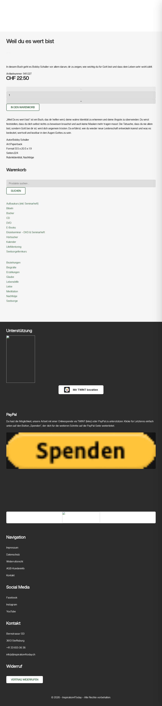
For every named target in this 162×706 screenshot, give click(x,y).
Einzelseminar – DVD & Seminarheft (25, 232)
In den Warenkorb (23, 107)
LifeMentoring (13, 246)
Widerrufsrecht (14, 561)
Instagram (11, 604)
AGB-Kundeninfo (15, 568)
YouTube (11, 611)
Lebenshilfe (12, 281)
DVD (8, 222)
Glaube (10, 276)
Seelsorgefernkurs (16, 251)
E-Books (11, 227)
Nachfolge (11, 296)
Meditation (12, 291)
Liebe (9, 286)
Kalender (11, 241)
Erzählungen (12, 272)
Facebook (11, 597)
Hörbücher (12, 237)
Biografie (11, 267)
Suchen (16, 190)
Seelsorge (12, 300)
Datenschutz (13, 554)
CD (8, 217)
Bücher (10, 213)
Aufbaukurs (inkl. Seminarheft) (22, 203)
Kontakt (10, 575)
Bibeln (9, 208)
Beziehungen (13, 262)
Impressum (12, 547)
